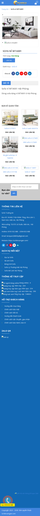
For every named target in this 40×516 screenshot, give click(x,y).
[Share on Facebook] (13, 73)
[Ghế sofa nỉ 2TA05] (30, 138)
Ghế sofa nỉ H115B (10, 172)
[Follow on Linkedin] (17, 245)
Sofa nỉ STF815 (10, 128)
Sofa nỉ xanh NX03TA (30, 128)
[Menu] (4, 3)
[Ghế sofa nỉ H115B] (10, 168)
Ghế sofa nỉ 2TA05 (30, 142)
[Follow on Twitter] (3, 245)
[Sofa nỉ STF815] (10, 117)
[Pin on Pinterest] (25, 73)
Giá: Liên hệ (10, 132)
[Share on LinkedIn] (30, 73)
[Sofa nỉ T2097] (30, 168)
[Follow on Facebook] (7, 245)
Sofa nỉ (14, 66)
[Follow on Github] (14, 245)
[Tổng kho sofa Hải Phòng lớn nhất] (20, 3)
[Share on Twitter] (17, 73)
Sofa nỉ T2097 (30, 172)
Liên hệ (9, 60)
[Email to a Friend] (21, 73)
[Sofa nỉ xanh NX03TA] (30, 117)
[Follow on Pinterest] (10, 245)
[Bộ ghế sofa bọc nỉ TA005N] (10, 144)
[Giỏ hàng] (36, 3)
